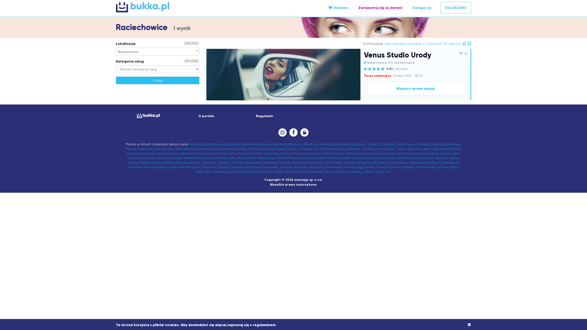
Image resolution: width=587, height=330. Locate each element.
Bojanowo (280, 144)
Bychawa (342, 144)
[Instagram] (282, 132)
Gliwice (253, 149)
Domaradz (205, 149)
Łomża (157, 158)
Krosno (338, 153)
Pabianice (270, 162)
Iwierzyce (353, 149)
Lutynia (132, 158)
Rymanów (135, 167)
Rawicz (437, 162)
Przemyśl (365, 162)
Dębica (130, 149)
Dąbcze (438, 144)
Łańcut (145, 158)
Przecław (350, 162)
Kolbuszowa (203, 153)
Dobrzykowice (185, 149)
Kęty (158, 153)
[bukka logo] (148, 116)
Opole (144, 162)
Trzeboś (408, 167)
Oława (133, 162)
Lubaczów (419, 153)
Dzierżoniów (224, 149)
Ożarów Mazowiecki (246, 162)
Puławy (403, 162)
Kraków (295, 153)
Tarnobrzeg (353, 167)
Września (331, 171)
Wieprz (251, 171)
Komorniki (220, 153)
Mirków (281, 158)
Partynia (285, 162)
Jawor (400, 149)
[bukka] (175, 7)
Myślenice (333, 158)
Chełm (373, 144)
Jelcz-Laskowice (435, 149)
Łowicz (168, 158)
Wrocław (316, 171)
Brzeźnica (311, 144)
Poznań (337, 162)
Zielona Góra (373, 171)
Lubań (433, 153)
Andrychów (198, 144)
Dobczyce (145, 149)
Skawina (236, 167)
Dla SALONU (455, 8)
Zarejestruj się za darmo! (380, 8)
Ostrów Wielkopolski (165, 162)
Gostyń (291, 149)
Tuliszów (443, 167)
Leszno (349, 153)
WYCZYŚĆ (191, 43)
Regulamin (264, 116)
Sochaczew (252, 167)
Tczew (380, 167)
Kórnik (284, 153)
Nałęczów (378, 158)
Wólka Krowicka (296, 171)
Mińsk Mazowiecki (261, 158)
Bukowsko (327, 144)
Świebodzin (334, 167)
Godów (279, 149)
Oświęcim (208, 162)
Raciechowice (420, 162)
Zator (344, 171)
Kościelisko (270, 153)
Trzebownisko (425, 167)
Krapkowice (310, 153)
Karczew (132, 153)
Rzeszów (150, 167)
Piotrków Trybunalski (308, 162)
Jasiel (380, 149)
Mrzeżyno (295, 158)
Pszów (391, 162)
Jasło (390, 149)
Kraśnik (326, 153)
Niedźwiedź (395, 158)
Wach (454, 167)
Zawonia (355, 171)
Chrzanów (387, 144)
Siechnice (209, 167)
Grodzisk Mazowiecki (328, 149)
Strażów (286, 167)
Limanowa (376, 153)
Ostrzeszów (191, 162)
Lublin (444, 153)
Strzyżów (300, 167)
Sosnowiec (270, 167)
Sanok (162, 167)
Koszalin (255, 153)
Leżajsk (361, 153)
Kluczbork (170, 153)
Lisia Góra (402, 153)
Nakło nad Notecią (356, 158)
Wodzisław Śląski (271, 171)
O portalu (206, 116)
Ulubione (340, 8)
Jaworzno (414, 149)
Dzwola (240, 149)
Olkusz (454, 158)
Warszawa (221, 171)
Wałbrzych (204, 171)
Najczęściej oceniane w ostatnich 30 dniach (423, 43)
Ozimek (223, 162)
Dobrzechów (163, 149)
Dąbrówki (453, 144)
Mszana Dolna (313, 158)
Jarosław (368, 149)
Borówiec (295, 144)
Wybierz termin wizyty (415, 88)
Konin (233, 153)
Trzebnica (393, 167)
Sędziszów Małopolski (185, 167)
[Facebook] (293, 132)
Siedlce (223, 167)
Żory (388, 171)
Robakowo (451, 162)
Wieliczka (238, 171)
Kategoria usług (130, 61)
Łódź (178, 158)
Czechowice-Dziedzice (413, 144)
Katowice (147, 153)
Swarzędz (316, 167)
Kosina (243, 153)
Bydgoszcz (358, 144)
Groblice (305, 149)
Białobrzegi (216, 144)
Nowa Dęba (415, 158)
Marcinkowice (193, 158)
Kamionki (455, 149)
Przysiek (380, 162)
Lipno (390, 153)
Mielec (242, 158)
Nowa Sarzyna (437, 158)
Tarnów (368, 167)
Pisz (327, 162)
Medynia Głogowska (220, 158)
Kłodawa (186, 153)
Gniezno (266, 149)
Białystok (233, 144)
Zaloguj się (422, 8)
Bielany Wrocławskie (256, 144)
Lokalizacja (126, 43)
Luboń (455, 153)
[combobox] (157, 51)
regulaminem (264, 325)
